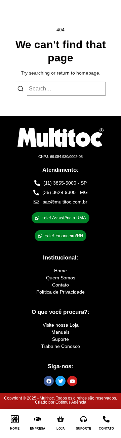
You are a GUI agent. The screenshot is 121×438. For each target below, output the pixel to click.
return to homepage (78, 73)
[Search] (20, 90)
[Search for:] (60, 89)
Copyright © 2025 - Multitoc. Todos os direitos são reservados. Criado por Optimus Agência (60, 400)
